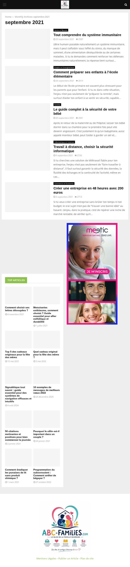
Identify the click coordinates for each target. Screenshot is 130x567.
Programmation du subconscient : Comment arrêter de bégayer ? (44, 473)
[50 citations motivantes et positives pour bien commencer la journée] (18, 419)
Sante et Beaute (60, 30)
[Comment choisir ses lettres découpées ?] (18, 295)
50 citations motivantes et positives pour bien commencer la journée (18, 435)
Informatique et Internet (64, 142)
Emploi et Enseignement (64, 67)
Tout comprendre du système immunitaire (87, 35)
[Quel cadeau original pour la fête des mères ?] (46, 339)
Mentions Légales (46, 558)
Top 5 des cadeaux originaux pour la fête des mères (17, 354)
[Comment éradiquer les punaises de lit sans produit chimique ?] (18, 457)
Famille (57, 104)
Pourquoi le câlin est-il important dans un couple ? (46, 434)
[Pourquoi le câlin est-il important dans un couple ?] (46, 419)
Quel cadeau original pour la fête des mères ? (46, 354)
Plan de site (87, 558)
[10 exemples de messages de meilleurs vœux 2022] (46, 375)
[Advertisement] (32, 246)
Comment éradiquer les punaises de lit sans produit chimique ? (16, 473)
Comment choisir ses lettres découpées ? (17, 309)
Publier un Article (68, 558)
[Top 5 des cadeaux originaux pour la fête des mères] (18, 339)
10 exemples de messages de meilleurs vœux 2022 (46, 390)
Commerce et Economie (64, 183)
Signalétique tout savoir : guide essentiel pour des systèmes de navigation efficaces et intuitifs (18, 394)
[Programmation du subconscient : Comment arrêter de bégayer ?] (46, 457)
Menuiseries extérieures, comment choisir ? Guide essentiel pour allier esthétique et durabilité (45, 314)
